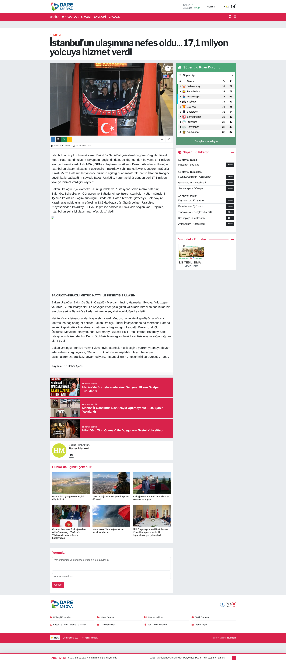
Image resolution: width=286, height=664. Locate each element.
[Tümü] (232, 239)
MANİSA (54, 16)
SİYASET (86, 16)
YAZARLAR (72, 16)
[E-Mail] (71, 455)
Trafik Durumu (202, 617)
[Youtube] (233, 604)
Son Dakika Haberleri (157, 624)
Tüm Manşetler (107, 624)
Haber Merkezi (79, 448)
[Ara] (230, 17)
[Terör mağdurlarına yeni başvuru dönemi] (111, 482)
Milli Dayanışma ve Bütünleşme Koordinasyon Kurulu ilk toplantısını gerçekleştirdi (150, 532)
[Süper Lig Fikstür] (232, 152)
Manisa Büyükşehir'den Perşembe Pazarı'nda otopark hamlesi (191, 657)
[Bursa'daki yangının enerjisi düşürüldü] (71, 482)
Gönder (58, 584)
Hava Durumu (107, 617)
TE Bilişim (231, 638)
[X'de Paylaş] (58, 139)
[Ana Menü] (234, 17)
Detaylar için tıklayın (206, 141)
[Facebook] (222, 604)
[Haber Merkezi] (59, 450)
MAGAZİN (114, 16)
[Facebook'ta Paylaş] (53, 139)
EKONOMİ (100, 16)
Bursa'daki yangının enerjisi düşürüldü (96, 657)
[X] (228, 604)
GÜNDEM (55, 35)
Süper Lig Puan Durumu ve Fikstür (69, 624)
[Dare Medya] (61, 6)
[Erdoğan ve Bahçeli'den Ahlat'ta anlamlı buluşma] (152, 482)
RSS (56, 638)
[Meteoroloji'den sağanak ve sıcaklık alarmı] (111, 515)
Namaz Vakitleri (155, 617)
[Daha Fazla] (69, 139)
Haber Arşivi (201, 624)
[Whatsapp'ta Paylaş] (64, 139)
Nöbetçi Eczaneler (62, 617)
